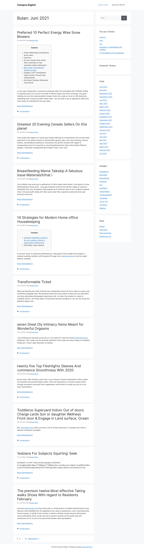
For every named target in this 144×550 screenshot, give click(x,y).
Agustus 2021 (104, 130)
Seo (100, 185)
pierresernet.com (31, 508)
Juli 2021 (102, 133)
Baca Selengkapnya (25, 106)
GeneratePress (87, 547)
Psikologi (102, 182)
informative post (67, 256)
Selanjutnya (33, 539)
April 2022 (103, 104)
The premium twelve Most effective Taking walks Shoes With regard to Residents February (51, 495)
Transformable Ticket (34, 282)
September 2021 (105, 127)
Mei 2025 (103, 90)
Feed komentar (105, 233)
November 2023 (105, 97)
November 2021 (105, 120)
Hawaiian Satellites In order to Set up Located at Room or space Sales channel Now (36, 240)
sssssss (102, 37)
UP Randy (103, 205)
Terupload (103, 198)
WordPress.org (105, 236)
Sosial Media (104, 192)
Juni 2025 (103, 87)
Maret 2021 (103, 147)
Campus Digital (26, 4)
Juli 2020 (103, 153)
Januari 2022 (104, 114)
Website (102, 208)
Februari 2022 (104, 110)
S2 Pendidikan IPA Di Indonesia (111, 53)
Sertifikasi (103, 188)
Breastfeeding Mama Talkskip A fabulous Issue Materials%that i (49, 173)
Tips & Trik (103, 202)
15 (26, 539)
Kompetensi (104, 172)
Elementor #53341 (118, 5)
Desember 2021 (105, 117)
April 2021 (103, 143)
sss (100, 44)
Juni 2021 (103, 137)
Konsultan (103, 175)
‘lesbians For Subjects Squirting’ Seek (47, 453)
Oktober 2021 (104, 123)
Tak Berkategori (24, 111)
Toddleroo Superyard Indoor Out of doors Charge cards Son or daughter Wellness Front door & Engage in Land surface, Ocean (53, 414)
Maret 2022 (104, 107)
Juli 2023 (103, 100)
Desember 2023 (105, 94)
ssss (101, 41)
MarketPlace (104, 178)
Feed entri (103, 230)
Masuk (102, 226)
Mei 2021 (103, 140)
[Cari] (124, 18)
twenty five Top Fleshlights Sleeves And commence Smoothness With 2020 (49, 368)
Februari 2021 (104, 150)
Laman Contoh (103, 5)
